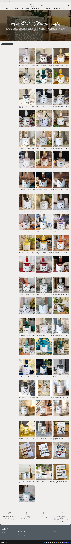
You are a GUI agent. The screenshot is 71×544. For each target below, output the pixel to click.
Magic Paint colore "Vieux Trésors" (42, 211)
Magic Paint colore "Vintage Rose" (25, 169)
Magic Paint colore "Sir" (40, 85)
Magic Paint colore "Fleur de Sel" (41, 335)
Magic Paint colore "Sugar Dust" (24, 85)
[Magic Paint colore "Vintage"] (27, 202)
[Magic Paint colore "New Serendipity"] (27, 97)
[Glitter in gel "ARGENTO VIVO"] (44, 429)
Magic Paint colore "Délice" (41, 127)
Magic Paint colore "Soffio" (40, 106)
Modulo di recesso (38, 532)
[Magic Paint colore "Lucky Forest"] (27, 326)
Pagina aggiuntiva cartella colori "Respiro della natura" (41, 460)
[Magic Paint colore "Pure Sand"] (27, 56)
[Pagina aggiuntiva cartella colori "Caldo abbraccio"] (61, 450)
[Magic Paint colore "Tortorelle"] (61, 202)
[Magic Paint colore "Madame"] (44, 159)
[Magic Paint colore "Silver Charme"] (61, 408)
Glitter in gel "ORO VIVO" (23, 438)
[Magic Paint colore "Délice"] (44, 118)
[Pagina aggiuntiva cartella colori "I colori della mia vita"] (27, 450)
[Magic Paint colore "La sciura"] (44, 56)
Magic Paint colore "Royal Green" (42, 314)
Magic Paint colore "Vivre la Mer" (42, 356)
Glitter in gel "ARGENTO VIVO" (41, 438)
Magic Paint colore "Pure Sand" (24, 65)
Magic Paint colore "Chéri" (40, 273)
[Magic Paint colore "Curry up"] (61, 76)
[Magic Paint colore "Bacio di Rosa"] (61, 159)
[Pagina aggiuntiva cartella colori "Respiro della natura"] (44, 450)
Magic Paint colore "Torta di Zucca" (59, 252)
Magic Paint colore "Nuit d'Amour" (25, 376)
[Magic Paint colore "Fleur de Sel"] (44, 326)
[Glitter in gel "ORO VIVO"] (27, 429)
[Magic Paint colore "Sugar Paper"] (27, 493)
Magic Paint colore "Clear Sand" (24, 127)
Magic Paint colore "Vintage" (24, 211)
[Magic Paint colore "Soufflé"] (27, 243)
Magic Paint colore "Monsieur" (58, 356)
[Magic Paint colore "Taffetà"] (27, 222)
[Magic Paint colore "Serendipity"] (61, 222)
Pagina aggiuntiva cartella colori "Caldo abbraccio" (58, 460)
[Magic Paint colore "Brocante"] (27, 346)
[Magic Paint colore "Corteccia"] (61, 180)
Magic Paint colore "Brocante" (24, 356)
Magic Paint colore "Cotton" (58, 106)
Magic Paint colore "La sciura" (41, 65)
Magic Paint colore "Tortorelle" (58, 211)
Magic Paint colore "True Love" (24, 273)
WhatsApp (5, 519)
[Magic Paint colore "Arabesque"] (44, 408)
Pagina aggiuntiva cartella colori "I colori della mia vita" (25, 460)
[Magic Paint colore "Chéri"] (44, 264)
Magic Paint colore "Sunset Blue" (58, 335)
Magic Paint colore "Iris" (40, 231)
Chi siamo (19, 529)
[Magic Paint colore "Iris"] (44, 222)
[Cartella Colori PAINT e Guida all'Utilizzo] (61, 429)
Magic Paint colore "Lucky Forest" (25, 335)
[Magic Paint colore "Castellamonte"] (27, 180)
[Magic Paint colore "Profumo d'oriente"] (44, 243)
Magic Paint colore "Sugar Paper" (24, 503)
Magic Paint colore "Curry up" (58, 85)
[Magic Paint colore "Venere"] (44, 139)
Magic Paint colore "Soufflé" (24, 252)
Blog (18, 534)
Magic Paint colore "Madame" (41, 169)
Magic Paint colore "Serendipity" (58, 231)
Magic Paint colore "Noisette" (58, 65)
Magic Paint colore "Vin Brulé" (58, 273)
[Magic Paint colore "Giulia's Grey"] (44, 285)
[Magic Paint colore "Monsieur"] (61, 346)
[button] (2, 542)
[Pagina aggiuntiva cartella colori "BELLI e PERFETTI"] (61, 472)
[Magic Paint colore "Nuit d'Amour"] (27, 367)
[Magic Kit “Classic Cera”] (44, 472)
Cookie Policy (55, 532)
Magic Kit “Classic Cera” (40, 481)
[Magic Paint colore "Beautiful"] (27, 285)
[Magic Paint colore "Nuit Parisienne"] (27, 388)
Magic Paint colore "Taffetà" (24, 231)
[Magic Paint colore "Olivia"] (61, 305)
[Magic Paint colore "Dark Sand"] (27, 139)
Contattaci (19, 532)
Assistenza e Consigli (21, 535)
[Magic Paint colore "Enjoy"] (61, 139)
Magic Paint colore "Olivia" (57, 314)
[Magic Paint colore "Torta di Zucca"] (61, 243)
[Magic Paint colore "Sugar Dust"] (27, 76)
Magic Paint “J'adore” (39, 397)
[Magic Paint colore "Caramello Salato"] (44, 180)
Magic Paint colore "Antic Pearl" (58, 397)
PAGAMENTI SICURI (61, 516)
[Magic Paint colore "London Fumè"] (61, 367)
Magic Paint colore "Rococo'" (24, 417)
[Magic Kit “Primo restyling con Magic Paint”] (27, 472)
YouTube (45, 518)
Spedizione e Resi (38, 529)
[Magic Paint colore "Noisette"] (61, 56)
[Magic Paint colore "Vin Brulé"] (61, 264)
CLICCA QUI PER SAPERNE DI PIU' (61, 521)
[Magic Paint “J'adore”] (44, 388)
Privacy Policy (55, 531)
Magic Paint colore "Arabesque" (41, 417)
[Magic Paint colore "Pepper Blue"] (44, 367)
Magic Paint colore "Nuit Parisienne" (25, 397)
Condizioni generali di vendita (58, 529)
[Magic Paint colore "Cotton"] (61, 97)
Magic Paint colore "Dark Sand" (24, 148)
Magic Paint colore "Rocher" (58, 127)
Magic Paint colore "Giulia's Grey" (42, 294)
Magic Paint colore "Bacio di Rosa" (59, 169)
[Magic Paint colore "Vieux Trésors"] (44, 202)
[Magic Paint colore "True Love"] (27, 264)
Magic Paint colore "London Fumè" (59, 376)
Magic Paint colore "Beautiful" (24, 294)
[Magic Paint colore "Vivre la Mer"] (44, 346)
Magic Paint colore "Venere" (41, 148)
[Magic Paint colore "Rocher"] (61, 118)
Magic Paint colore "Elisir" (23, 314)
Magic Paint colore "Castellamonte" (25, 189)
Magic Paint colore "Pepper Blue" (41, 376)
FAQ (36, 531)
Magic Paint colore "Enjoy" (57, 148)
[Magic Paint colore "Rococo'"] (27, 408)
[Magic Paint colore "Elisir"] (27, 305)
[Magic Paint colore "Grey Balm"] (61, 285)
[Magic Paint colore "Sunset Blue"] (61, 326)
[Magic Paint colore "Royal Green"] (44, 305)
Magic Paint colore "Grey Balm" (58, 294)
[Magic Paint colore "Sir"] (44, 76)
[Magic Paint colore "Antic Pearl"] (61, 388)
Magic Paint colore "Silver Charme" (59, 417)
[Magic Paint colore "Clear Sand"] (27, 118)
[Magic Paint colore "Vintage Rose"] (27, 159)
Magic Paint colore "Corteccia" (58, 189)
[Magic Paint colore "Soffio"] (44, 97)
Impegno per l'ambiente (22, 531)
